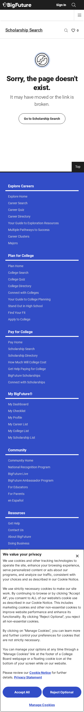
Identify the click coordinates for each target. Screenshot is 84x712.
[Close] (77, 556)
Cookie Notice (40, 672)
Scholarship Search (24, 30)
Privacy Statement (28, 677)
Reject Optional (61, 692)
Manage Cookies (42, 705)
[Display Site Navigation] (79, 15)
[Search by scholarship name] (66, 30)
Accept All (22, 692)
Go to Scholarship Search (42, 118)
